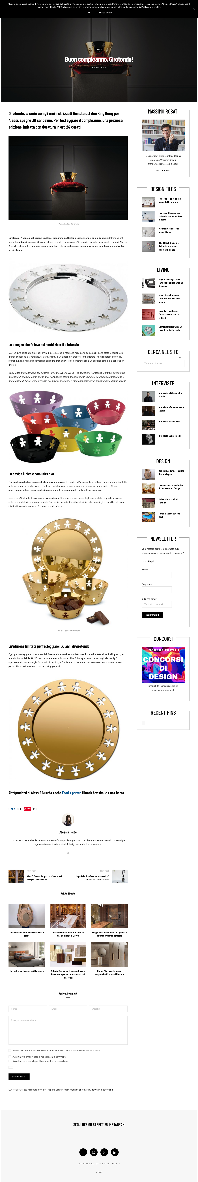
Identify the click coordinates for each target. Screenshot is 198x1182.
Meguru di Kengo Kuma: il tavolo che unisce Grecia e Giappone (171, 283)
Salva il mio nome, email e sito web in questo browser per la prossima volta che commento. (57, 1050)
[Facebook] (83, 1152)
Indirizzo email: (149, 599)
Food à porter (71, 792)
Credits (116, 1163)
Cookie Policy (105, 12)
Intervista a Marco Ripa (169, 421)
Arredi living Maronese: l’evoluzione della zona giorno (169, 298)
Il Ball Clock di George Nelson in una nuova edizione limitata (169, 246)
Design (99, 50)
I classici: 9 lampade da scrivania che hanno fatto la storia (171, 216)
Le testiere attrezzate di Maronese (27, 970)
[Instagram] (94, 1152)
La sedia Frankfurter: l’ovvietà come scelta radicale (169, 314)
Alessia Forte (100, 68)
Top (100, 1172)
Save (29, 808)
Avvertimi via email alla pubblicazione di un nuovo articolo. (41, 1061)
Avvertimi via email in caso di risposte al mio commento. (40, 1057)
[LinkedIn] (115, 1152)
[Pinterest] (104, 1152)
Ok (89, 12)
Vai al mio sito (163, 170)
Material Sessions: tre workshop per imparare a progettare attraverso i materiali (68, 974)
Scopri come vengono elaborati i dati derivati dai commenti (84, 1090)
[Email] (34, 809)
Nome (145, 569)
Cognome (147, 584)
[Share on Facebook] (20, 809)
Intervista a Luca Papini (170, 435)
